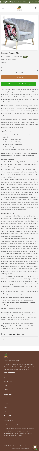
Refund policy (32, 446)
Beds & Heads (8, 381)
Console (6, 389)
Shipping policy (25, 448)
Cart (5, 411)
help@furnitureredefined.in (11, 425)
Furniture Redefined (13, 445)
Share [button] (5, 340)
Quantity (3, 62)
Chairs (6, 385)
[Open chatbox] (35, 447)
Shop (5, 407)
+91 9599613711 (8, 421)
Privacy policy (23, 446)
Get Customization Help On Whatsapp (19, 84)
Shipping (3, 59)
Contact (6, 403)
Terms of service (16, 448)
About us (6, 399)
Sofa (5, 377)
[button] (3, 8)
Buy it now (19, 77)
